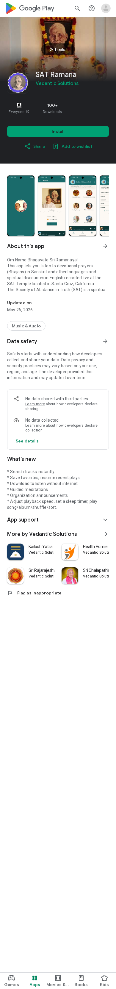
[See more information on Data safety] (105, 341)
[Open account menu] (106, 8)
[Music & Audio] (26, 325)
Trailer (57, 49)
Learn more (35, 404)
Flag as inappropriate (34, 593)
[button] (27, 112)
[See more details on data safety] (27, 441)
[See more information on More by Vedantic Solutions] (105, 534)
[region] (58, 108)
